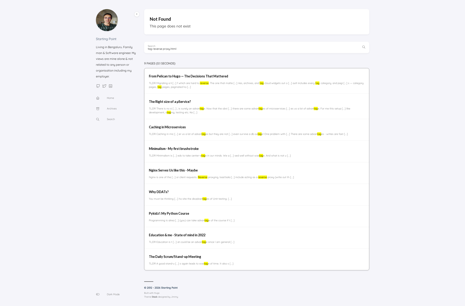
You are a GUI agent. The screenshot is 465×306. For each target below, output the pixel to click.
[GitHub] (98, 87)
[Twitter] (104, 87)
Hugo (157, 293)
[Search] (363, 47)
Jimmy (174, 296)
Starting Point (106, 39)
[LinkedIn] (110, 87)
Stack (154, 296)
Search (151, 45)
